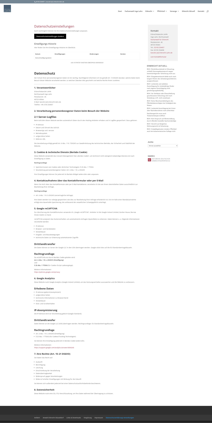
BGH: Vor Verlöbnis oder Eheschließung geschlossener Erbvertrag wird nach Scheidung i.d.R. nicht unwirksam (161, 96)
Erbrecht (148, 11)
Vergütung (88, 418)
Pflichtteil (161, 11)
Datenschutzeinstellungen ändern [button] (50, 36)
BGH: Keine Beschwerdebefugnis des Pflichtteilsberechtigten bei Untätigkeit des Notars (161, 103)
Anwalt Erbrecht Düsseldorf (53, 418)
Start (120, 11)
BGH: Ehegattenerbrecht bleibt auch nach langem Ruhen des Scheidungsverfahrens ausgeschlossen (161, 79)
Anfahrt (37, 418)
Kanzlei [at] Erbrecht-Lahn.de (161, 53)
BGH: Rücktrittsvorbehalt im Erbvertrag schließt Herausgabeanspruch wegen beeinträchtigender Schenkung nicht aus (161, 71)
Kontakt (201, 11)
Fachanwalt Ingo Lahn (134, 11)
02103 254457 (40, 2)
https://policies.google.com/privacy (47, 272)
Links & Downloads (73, 418)
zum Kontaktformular (158, 57)
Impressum (99, 418)
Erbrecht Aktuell (188, 11)
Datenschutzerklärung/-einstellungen (120, 418)
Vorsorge (173, 11)
